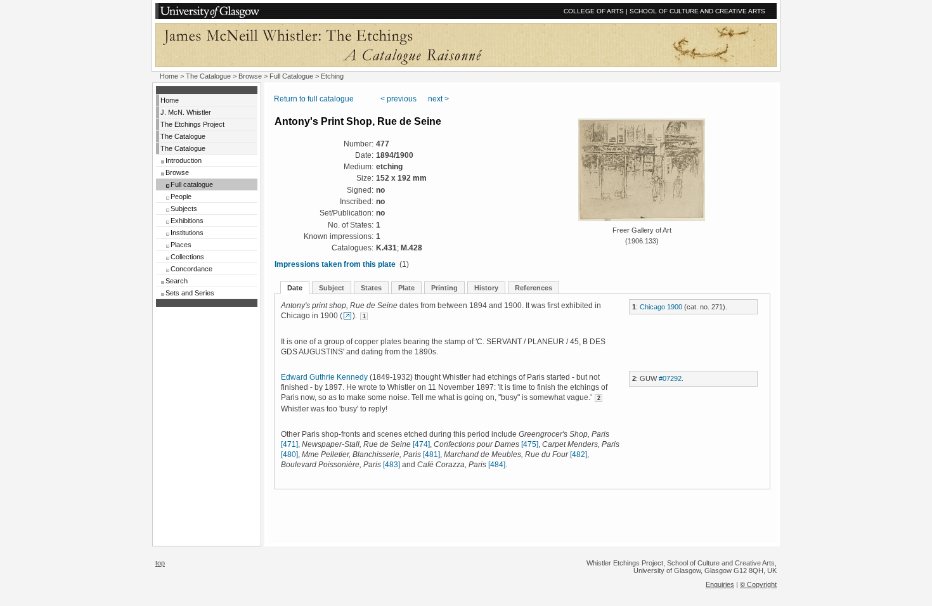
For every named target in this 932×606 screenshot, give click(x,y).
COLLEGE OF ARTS (594, 11)
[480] (289, 454)
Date (294, 288)
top (160, 563)
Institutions (187, 232)
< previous (398, 99)
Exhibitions (187, 220)
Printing (444, 288)
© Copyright (758, 584)
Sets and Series (189, 293)
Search (176, 281)
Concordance (191, 269)
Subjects (184, 208)
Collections (187, 257)
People (181, 196)
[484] (496, 464)
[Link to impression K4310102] (347, 315)
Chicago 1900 (661, 307)
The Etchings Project (192, 124)
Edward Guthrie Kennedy (324, 377)
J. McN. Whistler (185, 112)
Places (181, 244)
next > (438, 99)
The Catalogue (208, 76)
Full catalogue (192, 184)
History (486, 288)
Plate (406, 288)
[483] (391, 464)
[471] (289, 444)
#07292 (670, 378)
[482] (578, 454)
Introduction (183, 160)
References (533, 288)
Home (169, 76)
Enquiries (720, 584)
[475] (529, 444)
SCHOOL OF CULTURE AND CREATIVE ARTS (697, 11)
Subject (331, 288)
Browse (250, 76)
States (371, 288)
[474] (421, 444)
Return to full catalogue (314, 99)
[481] (431, 454)
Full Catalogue (291, 76)
